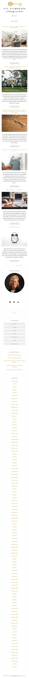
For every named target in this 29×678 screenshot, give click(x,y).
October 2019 (14, 620)
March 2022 (14, 535)
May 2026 (14, 389)
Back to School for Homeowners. (14, 355)
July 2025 (14, 418)
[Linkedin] (19, 302)
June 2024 (14, 456)
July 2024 (14, 453)
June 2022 (14, 526)
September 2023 (14, 483)
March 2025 (14, 430)
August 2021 (14, 556)
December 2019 (14, 614)
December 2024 (14, 439)
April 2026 (14, 392)
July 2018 (14, 663)
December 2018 (14, 649)
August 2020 (14, 591)
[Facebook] (10, 302)
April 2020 (14, 602)
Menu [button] (15, 15)
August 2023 (14, 486)
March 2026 (14, 395)
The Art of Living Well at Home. (14, 357)
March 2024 (14, 465)
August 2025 (14, 416)
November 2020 (14, 582)
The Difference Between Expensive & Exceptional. (14, 27)
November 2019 (14, 617)
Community (14, 323)
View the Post (14, 63)
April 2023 (14, 497)
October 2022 (14, 515)
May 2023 (14, 494)
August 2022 (14, 521)
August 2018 (14, 661)
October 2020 (14, 585)
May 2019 (14, 634)
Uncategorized (14, 343)
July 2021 (14, 558)
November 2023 (14, 477)
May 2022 (14, 529)
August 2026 (14, 381)
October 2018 (14, 655)
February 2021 (14, 573)
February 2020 (14, 608)
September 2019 (14, 623)
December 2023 (14, 474)
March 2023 (14, 500)
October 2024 (14, 445)
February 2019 (14, 643)
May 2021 (14, 564)
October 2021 (14, 550)
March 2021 (14, 570)
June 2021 (14, 561)
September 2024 (14, 448)
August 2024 (14, 451)
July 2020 (14, 593)
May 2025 (14, 424)
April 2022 (14, 532)
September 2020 (14, 588)
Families (14, 327)
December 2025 (14, 404)
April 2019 (14, 637)
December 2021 (14, 544)
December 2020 (14, 579)
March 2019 (14, 640)
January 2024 (14, 471)
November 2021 (14, 547)
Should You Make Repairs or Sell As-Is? (14, 150)
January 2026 (14, 401)
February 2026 (14, 398)
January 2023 (14, 506)
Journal (14, 330)
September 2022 (14, 518)
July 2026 (14, 383)
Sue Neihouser (14, 7)
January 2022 (14, 541)
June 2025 (14, 421)
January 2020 (14, 611)
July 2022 (14, 523)
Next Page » (19, 266)
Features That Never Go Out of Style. (14, 369)
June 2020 (14, 596)
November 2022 (14, 512)
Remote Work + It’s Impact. (14, 189)
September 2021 (14, 553)
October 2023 (14, 480)
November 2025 (14, 407)
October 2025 (14, 410)
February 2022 (14, 538)
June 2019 (14, 631)
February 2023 (14, 503)
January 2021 (14, 576)
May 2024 (14, 459)
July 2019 (14, 628)
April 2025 (14, 427)
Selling (14, 340)
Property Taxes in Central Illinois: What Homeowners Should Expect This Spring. (14, 111)
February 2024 (14, 468)
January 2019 (14, 646)
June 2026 (14, 386)
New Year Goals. (14, 227)
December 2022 (14, 509)
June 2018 (14, 666)
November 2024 (14, 442)
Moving (14, 333)
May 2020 (14, 599)
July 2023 (14, 488)
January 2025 (14, 436)
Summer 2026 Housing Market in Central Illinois (14, 67)
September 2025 (14, 413)
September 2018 (14, 658)
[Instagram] (14, 302)
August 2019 (14, 626)
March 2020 (14, 605)
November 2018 (14, 652)
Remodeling (14, 337)
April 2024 (14, 462)
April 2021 (14, 567)
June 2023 (14, 491)
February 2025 (14, 433)
